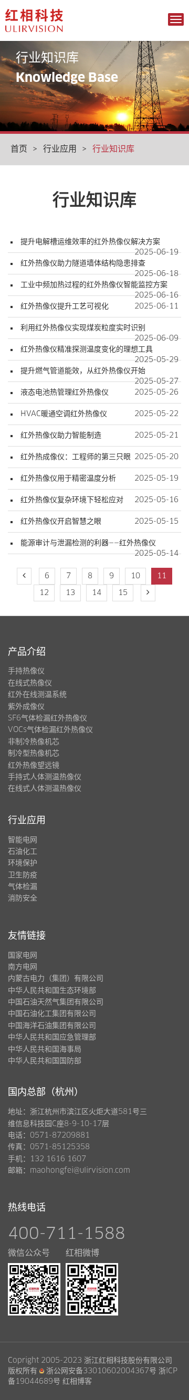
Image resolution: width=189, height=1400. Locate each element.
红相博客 (77, 1381)
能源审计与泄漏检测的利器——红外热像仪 (88, 543)
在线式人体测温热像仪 (44, 788)
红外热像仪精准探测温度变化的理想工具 (86, 349)
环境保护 (22, 863)
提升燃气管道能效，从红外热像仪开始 (82, 371)
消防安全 (22, 898)
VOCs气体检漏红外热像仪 (50, 730)
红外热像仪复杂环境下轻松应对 (71, 500)
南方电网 (22, 967)
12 (44, 593)
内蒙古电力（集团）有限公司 (55, 978)
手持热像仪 (26, 671)
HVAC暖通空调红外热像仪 (63, 414)
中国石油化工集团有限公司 (52, 1013)
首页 (18, 149)
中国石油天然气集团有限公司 (55, 1002)
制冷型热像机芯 (33, 753)
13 (70, 593)
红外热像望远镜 (33, 765)
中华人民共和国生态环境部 (52, 990)
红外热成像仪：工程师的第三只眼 (75, 457)
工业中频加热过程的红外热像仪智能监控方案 (93, 285)
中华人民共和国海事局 (44, 1049)
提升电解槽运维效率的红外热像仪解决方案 (90, 242)
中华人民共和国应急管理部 (52, 1037)
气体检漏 (22, 886)
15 (123, 593)
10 (135, 576)
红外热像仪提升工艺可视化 (64, 306)
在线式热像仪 (30, 683)
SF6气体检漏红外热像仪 (47, 718)
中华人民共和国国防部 (44, 1061)
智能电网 (22, 840)
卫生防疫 (22, 875)
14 (96, 593)
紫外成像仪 (26, 706)
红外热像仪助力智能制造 (60, 435)
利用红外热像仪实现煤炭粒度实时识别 (82, 328)
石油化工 (22, 851)
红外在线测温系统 (37, 694)
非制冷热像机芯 (33, 742)
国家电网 (22, 955)
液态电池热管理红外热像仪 (64, 392)
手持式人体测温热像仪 (44, 777)
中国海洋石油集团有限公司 (52, 1026)
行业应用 (60, 149)
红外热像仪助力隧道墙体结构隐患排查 (82, 263)
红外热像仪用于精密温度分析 (68, 478)
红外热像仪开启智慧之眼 (60, 521)
